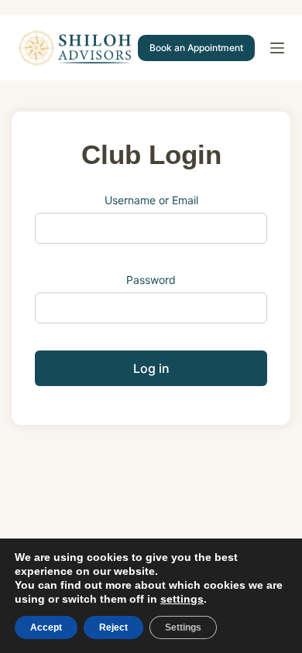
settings (182, 599)
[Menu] (277, 48)
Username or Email (151, 200)
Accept (46, 627)
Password (151, 279)
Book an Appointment (196, 47)
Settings (183, 627)
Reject (113, 627)
